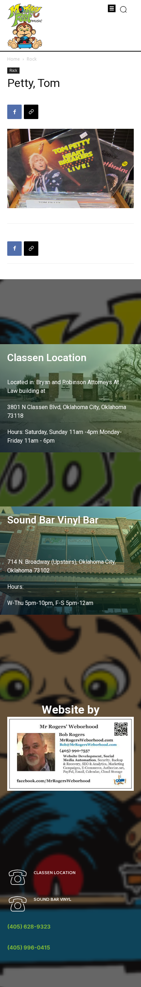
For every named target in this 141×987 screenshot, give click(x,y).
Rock (32, 59)
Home (13, 59)
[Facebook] (14, 112)
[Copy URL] (31, 112)
